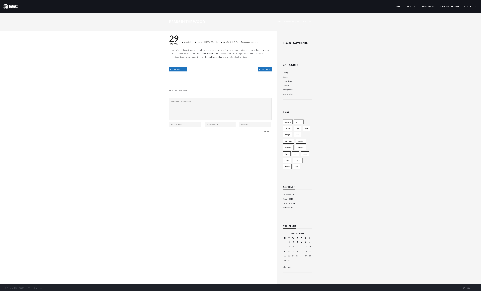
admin (189, 42)
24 (293, 256)
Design (285, 77)
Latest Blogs (287, 81)
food (297, 135)
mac (295, 154)
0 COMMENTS (232, 42)
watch (287, 167)
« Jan (284, 267)
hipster (301, 141)
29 (285, 260)
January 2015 (288, 199)
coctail (287, 128)
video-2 (298, 160)
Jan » (289, 267)
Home (279, 22)
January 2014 (288, 208)
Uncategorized (288, 94)
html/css (300, 147)
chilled (299, 122)
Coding (285, 73)
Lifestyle (286, 85)
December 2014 (289, 203)
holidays (288, 147)
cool (297, 128)
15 (285, 251)
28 (310, 256)
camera (288, 122)
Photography (289, 22)
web (296, 167)
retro (287, 160)
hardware (288, 141)
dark (306, 128)
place (305, 154)
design (287, 135)
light (287, 154)
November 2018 (289, 195)
